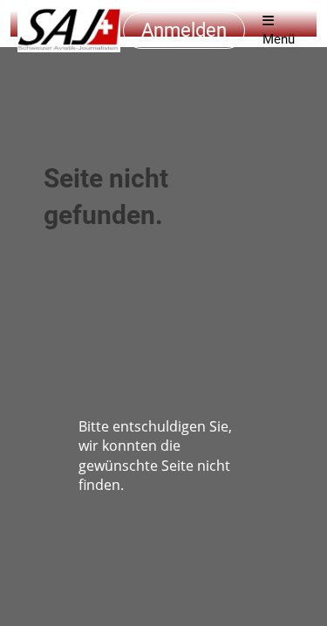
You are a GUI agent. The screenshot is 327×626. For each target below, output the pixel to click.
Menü (278, 39)
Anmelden (184, 30)
